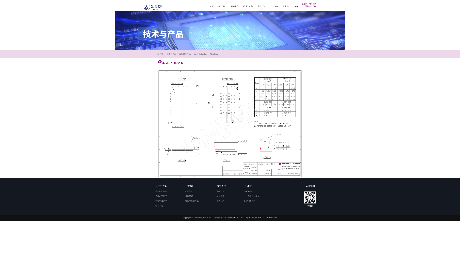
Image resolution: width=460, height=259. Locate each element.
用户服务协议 (250, 201)
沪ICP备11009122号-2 (241, 218)
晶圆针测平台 (161, 191)
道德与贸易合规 (192, 201)
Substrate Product (200, 54)
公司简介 (189, 191)
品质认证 (261, 6)
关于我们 (222, 6)
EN (296, 6)
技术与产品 (248, 6)
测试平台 (159, 206)
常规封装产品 (185, 54)
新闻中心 (235, 6)
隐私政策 (248, 191)
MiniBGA (214, 54)
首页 (212, 6)
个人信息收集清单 (251, 196)
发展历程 (189, 196)
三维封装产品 (161, 196)
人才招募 (220, 196)
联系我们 (286, 6)
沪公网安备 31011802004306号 (264, 218)
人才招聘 (274, 6)
